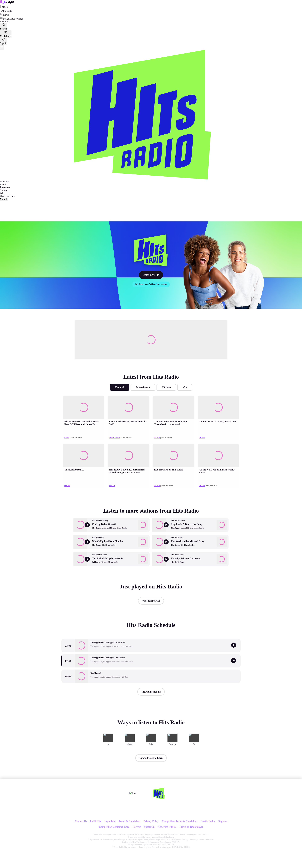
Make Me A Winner (13, 18)
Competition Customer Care (114, 827)
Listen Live (149, 274)
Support (222, 821)
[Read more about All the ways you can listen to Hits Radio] (218, 455)
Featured (119, 387)
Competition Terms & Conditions (179, 821)
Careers (136, 827)
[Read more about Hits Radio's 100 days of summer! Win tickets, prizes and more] (128, 455)
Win (2, 193)
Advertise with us (167, 827)
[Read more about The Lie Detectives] (83, 455)
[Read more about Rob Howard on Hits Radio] (173, 455)
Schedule (4, 181)
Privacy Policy (151, 821)
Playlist (3, 184)
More (2, 199)
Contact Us (81, 821)
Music (66, 437)
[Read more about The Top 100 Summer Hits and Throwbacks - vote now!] (173, 407)
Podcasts (7, 11)
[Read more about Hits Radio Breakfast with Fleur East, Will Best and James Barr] (83, 407)
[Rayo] (133, 793)
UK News (166, 387)
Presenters (5, 187)
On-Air (157, 437)
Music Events (114, 437)
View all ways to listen (151, 758)
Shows (3, 190)
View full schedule (151, 691)
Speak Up (149, 827)
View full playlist (151, 600)
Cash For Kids (7, 196)
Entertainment (143, 387)
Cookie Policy (208, 821)
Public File (95, 821)
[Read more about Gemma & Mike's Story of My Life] (218, 407)
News (6, 14)
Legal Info (109, 821)
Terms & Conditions (129, 821)
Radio (6, 7)
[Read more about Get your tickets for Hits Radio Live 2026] (128, 407)
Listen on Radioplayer (191, 827)
